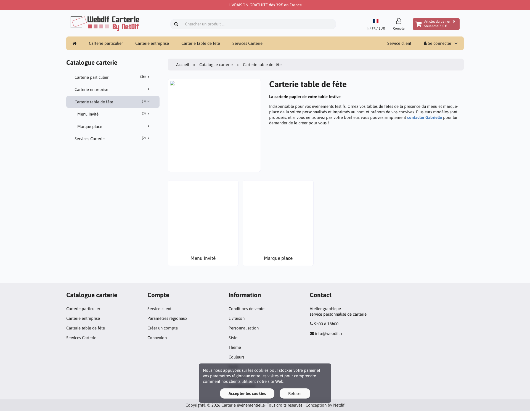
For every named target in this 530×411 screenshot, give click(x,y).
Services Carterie (247, 43)
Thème (235, 347)
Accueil (182, 64)
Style (233, 337)
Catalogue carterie (216, 64)
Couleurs (236, 357)
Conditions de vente (246, 308)
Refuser (295, 393)
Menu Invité (111, 113)
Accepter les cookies (247, 393)
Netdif (338, 405)
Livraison (237, 318)
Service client (399, 43)
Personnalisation (244, 328)
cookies (261, 370)
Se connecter (439, 43)
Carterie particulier (106, 43)
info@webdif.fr (328, 333)
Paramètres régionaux (167, 318)
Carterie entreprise (152, 43)
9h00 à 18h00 (326, 323)
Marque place (89, 126)
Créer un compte (162, 328)
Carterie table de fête (200, 43)
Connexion (157, 337)
